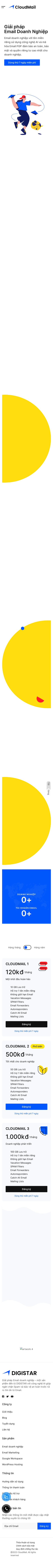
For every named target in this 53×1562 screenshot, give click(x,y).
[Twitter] (7, 1396)
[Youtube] (12, 1396)
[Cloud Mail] (22, 7)
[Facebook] (3, 1396)
